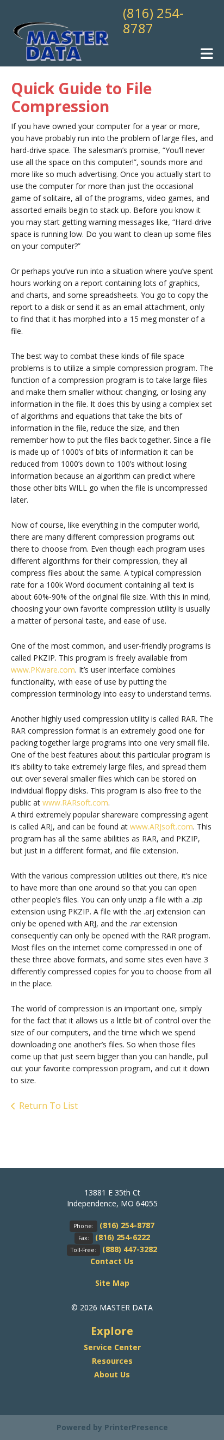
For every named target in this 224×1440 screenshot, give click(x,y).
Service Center (112, 1347)
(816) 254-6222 (122, 1237)
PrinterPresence (136, 1427)
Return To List (48, 1106)
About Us (112, 1374)
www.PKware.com (43, 669)
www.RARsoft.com (75, 802)
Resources (112, 1361)
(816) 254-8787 (153, 20)
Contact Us (112, 1261)
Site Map (112, 1283)
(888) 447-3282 (129, 1249)
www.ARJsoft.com (161, 826)
